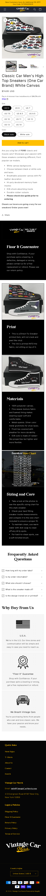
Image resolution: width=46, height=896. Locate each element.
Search (8, 774)
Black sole (9, 134)
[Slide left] (2, 67)
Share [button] (7, 215)
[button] (5, 9)
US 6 (17, 108)
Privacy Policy (11, 828)
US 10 (7, 119)
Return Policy (11, 823)
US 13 (7, 125)
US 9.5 (32, 113)
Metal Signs (10, 752)
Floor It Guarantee (12, 817)
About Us (9, 763)
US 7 (28, 108)
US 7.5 (7, 113)
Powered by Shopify (33, 891)
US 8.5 (20, 113)
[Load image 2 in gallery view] (23, 66)
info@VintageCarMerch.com (24, 789)
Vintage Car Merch (19, 891)
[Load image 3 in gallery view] (34, 66)
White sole (25, 134)
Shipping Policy (11, 812)
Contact (8, 768)
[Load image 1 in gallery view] (11, 66)
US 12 (30, 119)
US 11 (18, 119)
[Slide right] (43, 67)
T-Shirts (9, 757)
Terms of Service (12, 834)
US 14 (19, 125)
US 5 (6, 108)
